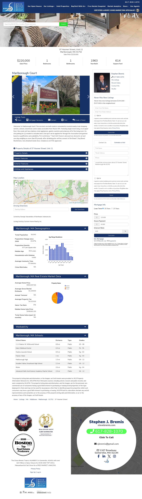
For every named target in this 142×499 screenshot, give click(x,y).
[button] (63, 24)
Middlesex (33, 399)
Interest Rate (99, 228)
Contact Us (102, 142)
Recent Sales (116, 83)
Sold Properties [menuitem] (63, 6)
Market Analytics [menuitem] (114, 6)
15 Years (116, 209)
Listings (21, 399)
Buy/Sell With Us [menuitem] (78, 6)
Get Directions (79, 209)
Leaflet (70, 202)
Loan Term (98, 209)
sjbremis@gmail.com (108, 443)
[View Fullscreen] (16, 189)
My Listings (115, 80)
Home (16, 399)
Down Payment (99, 221)
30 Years (107, 209)
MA (27, 399)
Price (96, 214)
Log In (39, 472)
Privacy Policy (116, 128)
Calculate (111, 235)
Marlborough (42, 399)
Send (111, 195)
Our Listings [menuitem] (49, 6)
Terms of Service (120, 198)
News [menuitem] (125, 6)
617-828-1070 (118, 77)
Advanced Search (12, 28)
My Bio (114, 89)
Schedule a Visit (119, 142)
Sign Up (32, 472)
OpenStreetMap (78, 202)
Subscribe (111, 132)
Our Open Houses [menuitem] (35, 6)
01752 (50, 399)
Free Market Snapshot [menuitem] (97, 6)
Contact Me (115, 86)
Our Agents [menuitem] (135, 6)
